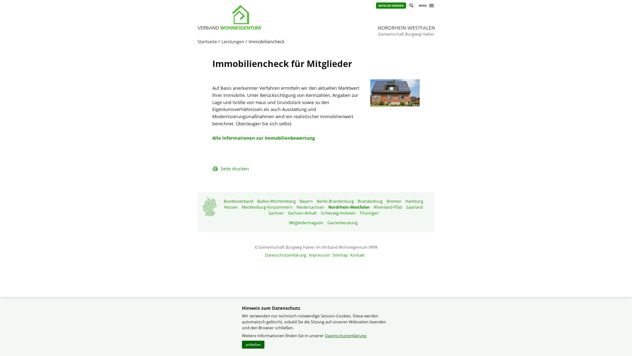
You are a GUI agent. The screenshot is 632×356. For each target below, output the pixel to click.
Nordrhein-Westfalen (349, 207)
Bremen (394, 201)
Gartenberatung (342, 222)
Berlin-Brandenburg (335, 201)
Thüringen (369, 213)
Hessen (231, 207)
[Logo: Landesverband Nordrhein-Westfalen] (252, 17)
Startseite (207, 41)
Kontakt (357, 255)
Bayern (306, 201)
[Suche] (411, 6)
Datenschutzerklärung (285, 255)
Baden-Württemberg (276, 201)
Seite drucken (235, 169)
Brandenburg (370, 201)
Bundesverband (238, 201)
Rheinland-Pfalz (388, 207)
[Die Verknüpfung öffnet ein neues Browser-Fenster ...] (395, 105)
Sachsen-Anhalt (302, 213)
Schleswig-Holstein (338, 213)
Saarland (414, 207)
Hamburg (414, 201)
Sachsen (276, 213)
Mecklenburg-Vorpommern (267, 207)
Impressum (319, 255)
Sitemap (340, 255)
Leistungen (232, 41)
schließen (253, 345)
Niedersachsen (310, 207)
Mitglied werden (391, 5)
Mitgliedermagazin (306, 222)
